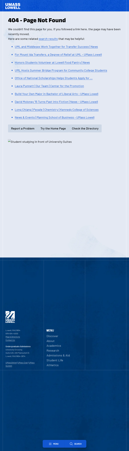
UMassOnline (11, 362)
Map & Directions (13, 336)
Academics (54, 345)
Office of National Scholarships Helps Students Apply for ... (54, 78)
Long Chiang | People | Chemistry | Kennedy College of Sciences (57, 109)
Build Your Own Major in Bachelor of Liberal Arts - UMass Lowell (56, 94)
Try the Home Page (53, 128)
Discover (52, 336)
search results (48, 38)
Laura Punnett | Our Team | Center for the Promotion (49, 86)
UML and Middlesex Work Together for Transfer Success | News (56, 46)
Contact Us (10, 340)
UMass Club (23, 362)
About (51, 341)
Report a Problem (22, 128)
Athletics (53, 365)
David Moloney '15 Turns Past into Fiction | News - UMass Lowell (56, 101)
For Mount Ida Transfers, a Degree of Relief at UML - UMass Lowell (58, 54)
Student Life (55, 360)
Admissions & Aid (58, 355)
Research (53, 350)
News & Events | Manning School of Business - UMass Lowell (54, 117)
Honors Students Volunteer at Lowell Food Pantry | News (52, 62)
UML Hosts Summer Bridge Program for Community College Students (61, 70)
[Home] (10, 322)
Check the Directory (85, 128)
